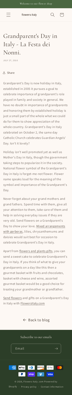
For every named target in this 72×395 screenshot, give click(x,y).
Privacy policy (29, 386)
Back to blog (39, 319)
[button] (8, 14)
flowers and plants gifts (36, 251)
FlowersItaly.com (33, 303)
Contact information (52, 386)
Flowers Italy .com (33, 381)
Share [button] (11, 73)
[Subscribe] (56, 349)
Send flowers (12, 298)
